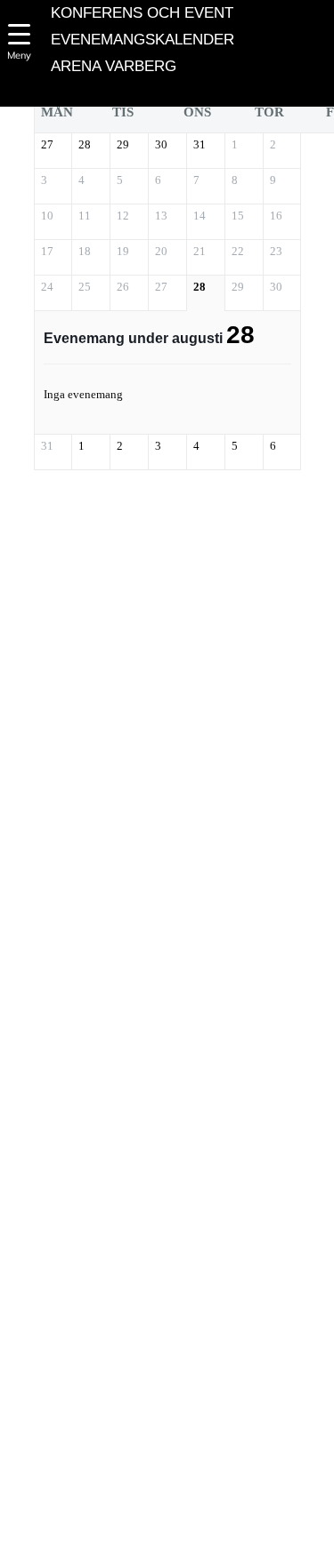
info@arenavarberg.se (134, 1459)
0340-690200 (149, 1432)
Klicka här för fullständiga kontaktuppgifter (148, 1485)
